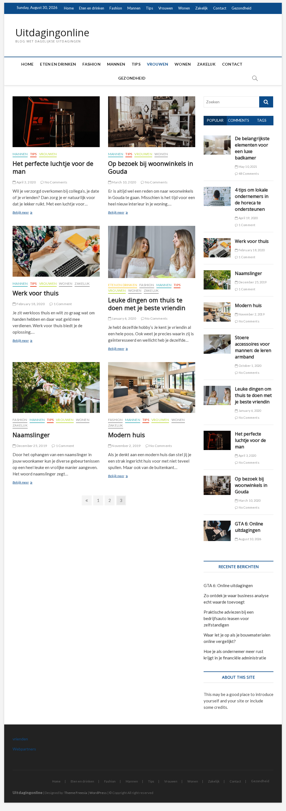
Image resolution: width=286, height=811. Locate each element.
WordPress (98, 793)
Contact (219, 8)
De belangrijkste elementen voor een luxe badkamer (252, 148)
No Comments (55, 182)
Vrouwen (165, 8)
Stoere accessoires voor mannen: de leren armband (253, 347)
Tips (149, 8)
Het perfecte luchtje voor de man (53, 167)
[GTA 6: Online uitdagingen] (217, 523)
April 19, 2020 (248, 218)
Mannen (133, 8)
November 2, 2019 (125, 446)
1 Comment (62, 304)
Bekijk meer (26, 213)
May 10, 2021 (247, 166)
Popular (215, 120)
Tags (261, 120)
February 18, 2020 (30, 304)
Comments (238, 120)
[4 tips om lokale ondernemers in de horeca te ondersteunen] (217, 189)
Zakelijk (201, 8)
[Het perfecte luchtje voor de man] (56, 121)
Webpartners (24, 749)
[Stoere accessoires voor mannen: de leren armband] (217, 337)
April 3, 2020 (26, 182)
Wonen (184, 8)
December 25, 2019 (31, 446)
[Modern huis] (151, 387)
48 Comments (248, 173)
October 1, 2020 (249, 365)
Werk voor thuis (36, 293)
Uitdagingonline (52, 33)
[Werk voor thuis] (56, 251)
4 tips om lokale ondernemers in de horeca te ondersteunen (251, 199)
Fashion (115, 8)
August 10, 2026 (249, 539)
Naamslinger (31, 434)
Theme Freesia (75, 793)
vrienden (20, 738)
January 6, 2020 (123, 318)
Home (69, 8)
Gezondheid (241, 8)
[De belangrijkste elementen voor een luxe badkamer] (217, 138)
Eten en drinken (91, 8)
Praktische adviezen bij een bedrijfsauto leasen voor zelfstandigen (229, 618)
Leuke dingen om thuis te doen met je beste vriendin (146, 304)
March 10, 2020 (123, 182)
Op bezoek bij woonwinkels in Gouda (150, 167)
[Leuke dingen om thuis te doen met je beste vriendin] (151, 252)
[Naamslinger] (56, 387)
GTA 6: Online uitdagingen (249, 527)
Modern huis (126, 434)
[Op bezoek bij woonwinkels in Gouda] (151, 121)
